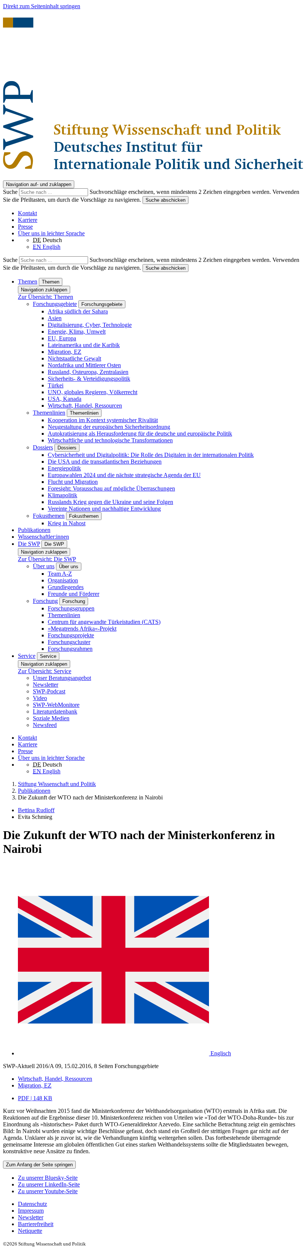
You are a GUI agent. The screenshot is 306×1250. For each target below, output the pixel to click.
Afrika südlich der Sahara (78, 311)
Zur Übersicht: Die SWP (47, 559)
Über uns (43, 566)
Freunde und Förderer (73, 594)
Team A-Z (60, 573)
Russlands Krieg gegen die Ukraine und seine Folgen (110, 502)
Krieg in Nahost (66, 523)
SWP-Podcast (49, 691)
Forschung (45, 601)
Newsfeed (45, 725)
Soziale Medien (51, 718)
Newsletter (45, 684)
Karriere (27, 220)
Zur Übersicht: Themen (45, 297)
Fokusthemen (49, 516)
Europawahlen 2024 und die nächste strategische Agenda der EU (124, 475)
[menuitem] (160, 1204)
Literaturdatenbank (55, 711)
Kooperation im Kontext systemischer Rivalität (103, 420)
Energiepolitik (64, 468)
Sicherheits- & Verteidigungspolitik (89, 378)
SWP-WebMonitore (56, 705)
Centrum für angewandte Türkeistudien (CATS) (104, 622)
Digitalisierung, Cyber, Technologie (90, 325)
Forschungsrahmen (70, 649)
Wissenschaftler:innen (43, 536)
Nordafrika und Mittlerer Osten (84, 365)
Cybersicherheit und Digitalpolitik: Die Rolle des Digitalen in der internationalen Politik (151, 455)
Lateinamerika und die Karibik (84, 345)
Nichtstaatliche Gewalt (74, 358)
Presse (25, 226)
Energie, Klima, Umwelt (77, 331)
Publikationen (34, 530)
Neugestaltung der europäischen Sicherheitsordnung (109, 427)
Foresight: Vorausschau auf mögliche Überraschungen (111, 488)
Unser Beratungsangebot (62, 678)
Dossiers (43, 447)
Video (40, 698)
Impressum (31, 1210)
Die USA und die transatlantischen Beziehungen (105, 461)
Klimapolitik (62, 495)
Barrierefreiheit (35, 1224)
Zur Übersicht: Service (44, 671)
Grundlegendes (66, 587)
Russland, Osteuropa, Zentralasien (88, 372)
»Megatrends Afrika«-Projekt (82, 628)
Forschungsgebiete (55, 304)
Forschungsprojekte (71, 635)
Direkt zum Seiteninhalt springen (41, 6)
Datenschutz (32, 1204)
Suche (11, 192)
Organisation (63, 580)
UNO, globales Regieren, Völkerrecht (92, 392)
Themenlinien (49, 412)
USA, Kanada (64, 399)
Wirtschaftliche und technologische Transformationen (110, 440)
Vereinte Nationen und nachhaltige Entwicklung (104, 508)
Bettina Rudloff (36, 810)
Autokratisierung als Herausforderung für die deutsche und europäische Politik (140, 433)
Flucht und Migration (73, 482)
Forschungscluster (69, 642)
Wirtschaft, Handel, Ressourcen (85, 405)
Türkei (55, 385)
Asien (55, 318)
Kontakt (27, 213)
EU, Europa (62, 338)
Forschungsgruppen (71, 608)
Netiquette (30, 1231)
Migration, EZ (64, 352)
